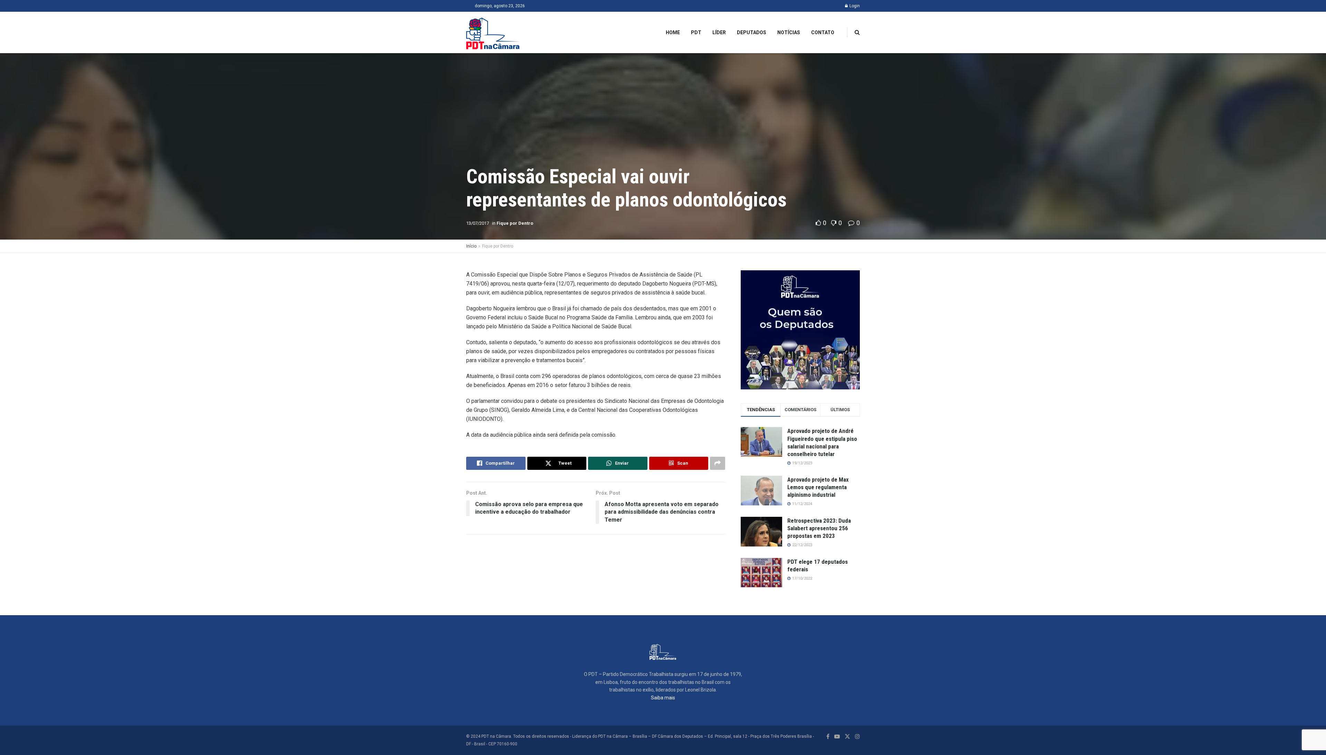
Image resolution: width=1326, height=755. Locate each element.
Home (673, 32)
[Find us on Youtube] (837, 737)
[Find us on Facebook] (827, 737)
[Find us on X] (847, 737)
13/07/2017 (477, 223)
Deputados (751, 32)
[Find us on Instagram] (857, 737)
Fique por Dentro (515, 223)
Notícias (788, 32)
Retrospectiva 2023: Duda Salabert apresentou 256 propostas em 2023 (819, 528)
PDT (696, 32)
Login (854, 5)
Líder (719, 32)
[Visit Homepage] (493, 32)
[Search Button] (857, 32)
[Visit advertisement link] (800, 329)
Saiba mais (663, 697)
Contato (822, 32)
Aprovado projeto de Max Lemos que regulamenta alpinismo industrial (818, 487)
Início (471, 246)
